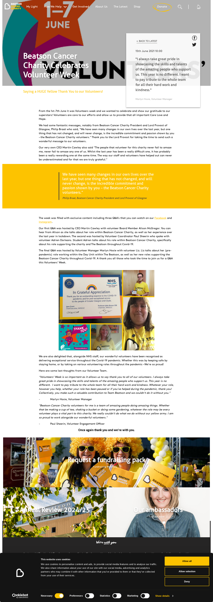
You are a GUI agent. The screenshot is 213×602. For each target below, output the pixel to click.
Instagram (45, 222)
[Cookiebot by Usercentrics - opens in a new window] (20, 596)
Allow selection (187, 571)
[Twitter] (194, 45)
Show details (162, 596)
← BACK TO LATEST (147, 41)
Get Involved (81, 6)
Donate (162, 6)
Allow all (187, 561)
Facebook (160, 218)
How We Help (55, 6)
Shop (137, 6)
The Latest (121, 6)
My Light (32, 6)
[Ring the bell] (198, 6)
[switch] (89, 595)
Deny (187, 581)
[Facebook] (194, 38)
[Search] (183, 7)
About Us (101, 6)
